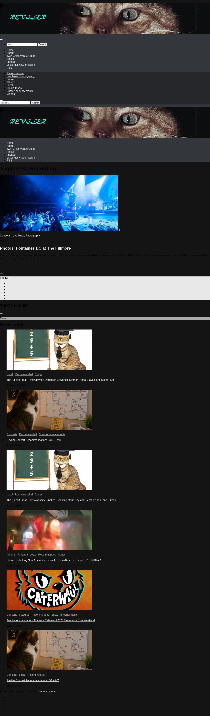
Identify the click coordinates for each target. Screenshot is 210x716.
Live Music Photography (21, 76)
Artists (10, 58)
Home (10, 50)
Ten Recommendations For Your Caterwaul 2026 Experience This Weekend (51, 620)
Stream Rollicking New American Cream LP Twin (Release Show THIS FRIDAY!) (54, 560)
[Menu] (1, 39)
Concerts (5, 235)
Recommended (15, 73)
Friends (11, 61)
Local (10, 85)
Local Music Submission (21, 64)
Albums (11, 82)
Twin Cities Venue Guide (21, 56)
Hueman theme (47, 691)
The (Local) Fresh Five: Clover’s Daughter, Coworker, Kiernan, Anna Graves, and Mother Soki (61, 379)
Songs (10, 79)
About (10, 53)
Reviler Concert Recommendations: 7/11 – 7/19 (34, 440)
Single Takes (14, 88)
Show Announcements (20, 91)
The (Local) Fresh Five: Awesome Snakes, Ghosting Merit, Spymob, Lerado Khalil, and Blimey (61, 500)
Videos (11, 94)
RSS (9, 67)
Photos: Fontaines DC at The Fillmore (35, 248)
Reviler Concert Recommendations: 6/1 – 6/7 (33, 680)
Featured (22, 554)
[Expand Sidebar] (1, 273)
